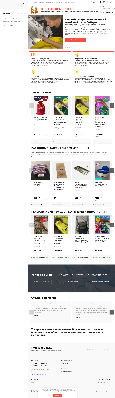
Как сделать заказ (69, 2)
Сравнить (47, 135)
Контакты (59, 2)
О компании (33, 2)
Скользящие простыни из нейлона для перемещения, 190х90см (59, 240)
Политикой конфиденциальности (66, 391)
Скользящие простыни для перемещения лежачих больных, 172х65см (60, 121)
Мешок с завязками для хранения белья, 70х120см (40, 119)
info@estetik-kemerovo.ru (39, 374)
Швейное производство (46, 2)
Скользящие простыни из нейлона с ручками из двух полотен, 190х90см (40, 240)
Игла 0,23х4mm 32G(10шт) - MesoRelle (39, 184)
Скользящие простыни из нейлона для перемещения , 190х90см (80, 121)
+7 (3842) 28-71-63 (39, 365)
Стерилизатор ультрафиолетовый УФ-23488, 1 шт (101, 184)
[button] (65, 47)
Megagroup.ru (108, 391)
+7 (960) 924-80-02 (39, 363)
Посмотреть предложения (76, 41)
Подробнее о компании (41, 281)
